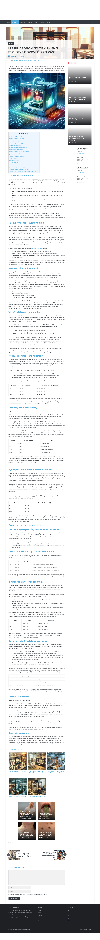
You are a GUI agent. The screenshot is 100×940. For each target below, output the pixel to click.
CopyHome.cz (16, 56)
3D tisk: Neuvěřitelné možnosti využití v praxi (19, 169)
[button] (92, 22)
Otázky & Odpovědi (13, 158)
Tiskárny (39, 923)
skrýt (27, 133)
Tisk (36, 22)
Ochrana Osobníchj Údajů (85, 929)
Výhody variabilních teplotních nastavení (18, 147)
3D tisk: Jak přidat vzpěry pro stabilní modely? (19, 164)
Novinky (68, 910)
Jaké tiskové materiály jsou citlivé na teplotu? (19, 153)
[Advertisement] (50, 10)
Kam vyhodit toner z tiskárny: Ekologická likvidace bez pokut (24, 854)
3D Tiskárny (40, 912)
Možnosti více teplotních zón (15, 140)
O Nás (42, 22)
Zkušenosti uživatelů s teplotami (16, 154)
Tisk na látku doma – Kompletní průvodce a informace (83, 159)
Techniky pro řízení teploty (15, 145)
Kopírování (22, 22)
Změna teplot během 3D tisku (15, 136)
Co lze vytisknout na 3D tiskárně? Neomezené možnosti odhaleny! (24, 165)
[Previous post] (8, 855)
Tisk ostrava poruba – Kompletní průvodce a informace (77, 138)
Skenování (30, 22)
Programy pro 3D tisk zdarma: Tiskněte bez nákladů (20, 167)
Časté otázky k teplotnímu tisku (16, 149)
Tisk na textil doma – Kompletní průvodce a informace (83, 150)
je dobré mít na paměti (37, 248)
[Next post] (65, 855)
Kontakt (48, 22)
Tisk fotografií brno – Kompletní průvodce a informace (83, 169)
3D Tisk (14, 22)
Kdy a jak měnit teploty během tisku (17, 156)
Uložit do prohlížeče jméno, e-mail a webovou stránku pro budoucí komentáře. (28, 894)
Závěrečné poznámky (14, 160)
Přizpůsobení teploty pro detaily (16, 143)
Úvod (8, 22)
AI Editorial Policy (50, 938)
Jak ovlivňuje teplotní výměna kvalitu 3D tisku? (19, 151)
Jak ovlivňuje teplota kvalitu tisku (16, 138)
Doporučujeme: (14, 162)
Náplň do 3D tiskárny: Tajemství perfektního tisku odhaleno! (22, 171)
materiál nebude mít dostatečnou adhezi (32, 208)
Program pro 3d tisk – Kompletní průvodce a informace (83, 178)
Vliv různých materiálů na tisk (15, 141)
